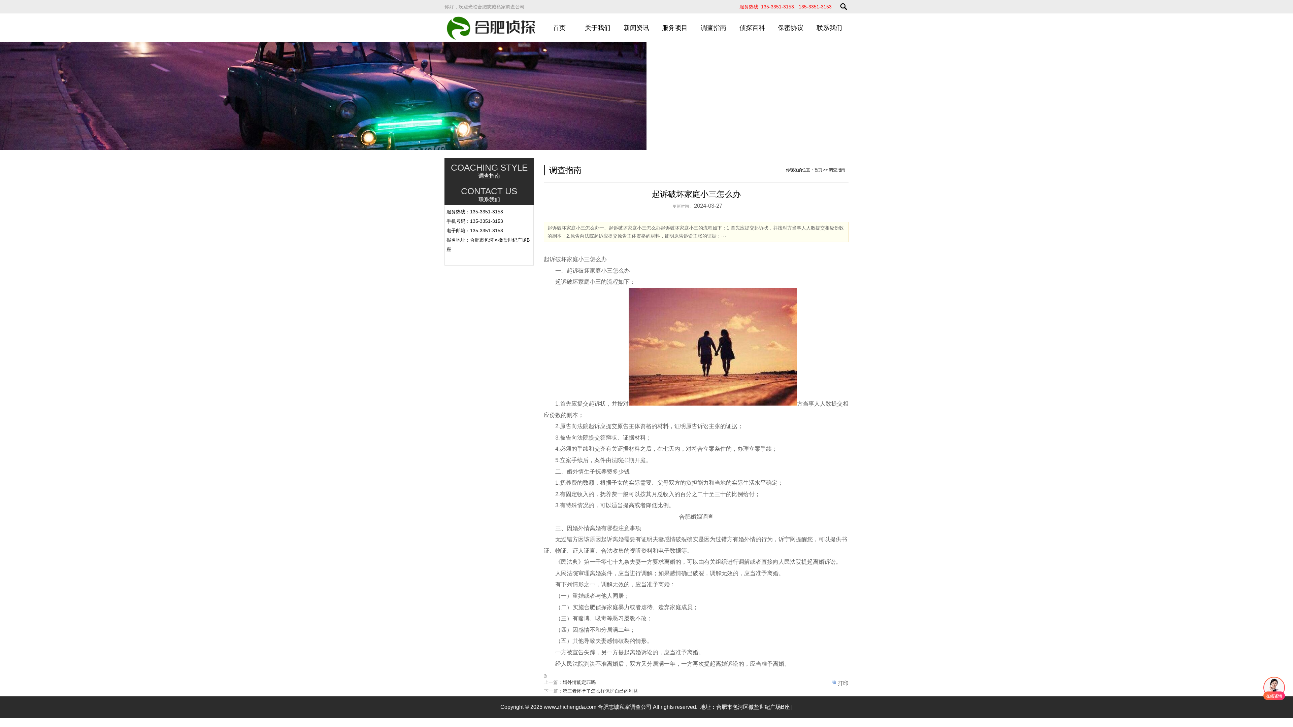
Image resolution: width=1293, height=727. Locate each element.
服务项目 (675, 27)
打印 (843, 683)
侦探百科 (752, 27)
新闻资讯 (636, 27)
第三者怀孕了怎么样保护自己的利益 (600, 691)
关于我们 (597, 27)
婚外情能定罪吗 (579, 682)
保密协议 (790, 27)
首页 (559, 27)
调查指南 (713, 27)
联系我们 (829, 27)
